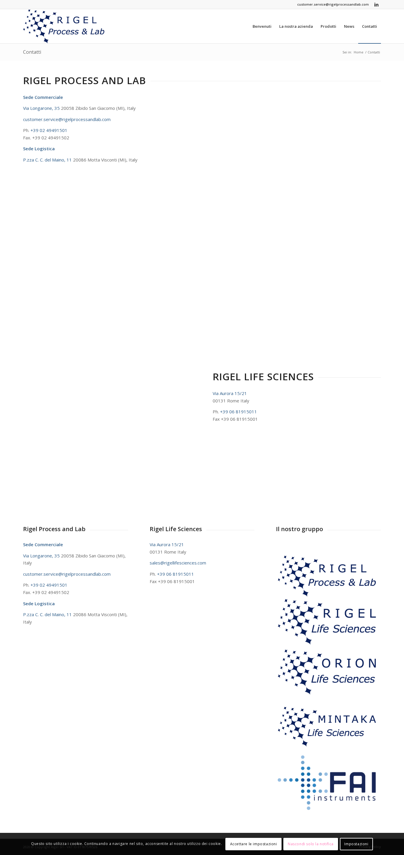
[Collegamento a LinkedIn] (376, 4)
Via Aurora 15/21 (230, 393)
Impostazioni (356, 843)
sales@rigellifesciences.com (178, 563)
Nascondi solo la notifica (311, 843)
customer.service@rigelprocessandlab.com (333, 4)
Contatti (32, 52)
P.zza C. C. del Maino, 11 (48, 160)
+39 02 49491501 (48, 130)
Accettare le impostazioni (253, 843)
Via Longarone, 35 (42, 108)
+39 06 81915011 (238, 412)
